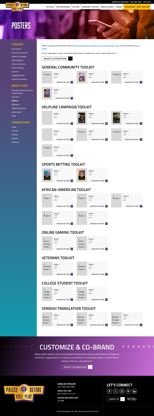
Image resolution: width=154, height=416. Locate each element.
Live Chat (147, 2)
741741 (72, 393)
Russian (15, 134)
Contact (119, 7)
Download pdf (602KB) (64, 98)
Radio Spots (16, 112)
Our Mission (130, 7)
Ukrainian (15, 142)
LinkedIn (134, 391)
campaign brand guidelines (86, 45)
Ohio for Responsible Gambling (132, 399)
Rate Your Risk (143, 7)
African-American (19, 64)
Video (14, 116)
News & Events (107, 7)
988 (62, 400)
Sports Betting (17, 60)
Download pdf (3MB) (132, 124)
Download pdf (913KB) (99, 325)
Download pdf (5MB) (62, 124)
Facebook (109, 391)
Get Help (76, 7)
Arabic (14, 127)
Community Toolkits (90, 7)
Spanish (15, 138)
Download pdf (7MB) (62, 140)
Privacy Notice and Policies (88, 411)
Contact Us (114, 399)
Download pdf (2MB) (97, 124)
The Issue (50, 7)
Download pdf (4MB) (64, 181)
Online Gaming (17, 67)
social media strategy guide (108, 45)
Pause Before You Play (17, 6)
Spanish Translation (19, 79)
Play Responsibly (63, 7)
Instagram (121, 391)
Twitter (115, 391)
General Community (19, 52)
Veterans (15, 71)
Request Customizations (55, 58)
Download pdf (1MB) (64, 82)
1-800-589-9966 (135, 2)
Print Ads (15, 97)
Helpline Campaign (19, 56)
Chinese (15, 130)
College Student (18, 75)
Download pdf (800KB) (98, 206)
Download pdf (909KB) (133, 140)
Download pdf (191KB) (133, 325)
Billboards (15, 104)
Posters (15, 100)
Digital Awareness (19, 108)
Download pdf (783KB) (98, 224)
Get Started (16, 49)
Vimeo (128, 391)
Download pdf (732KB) (133, 82)
